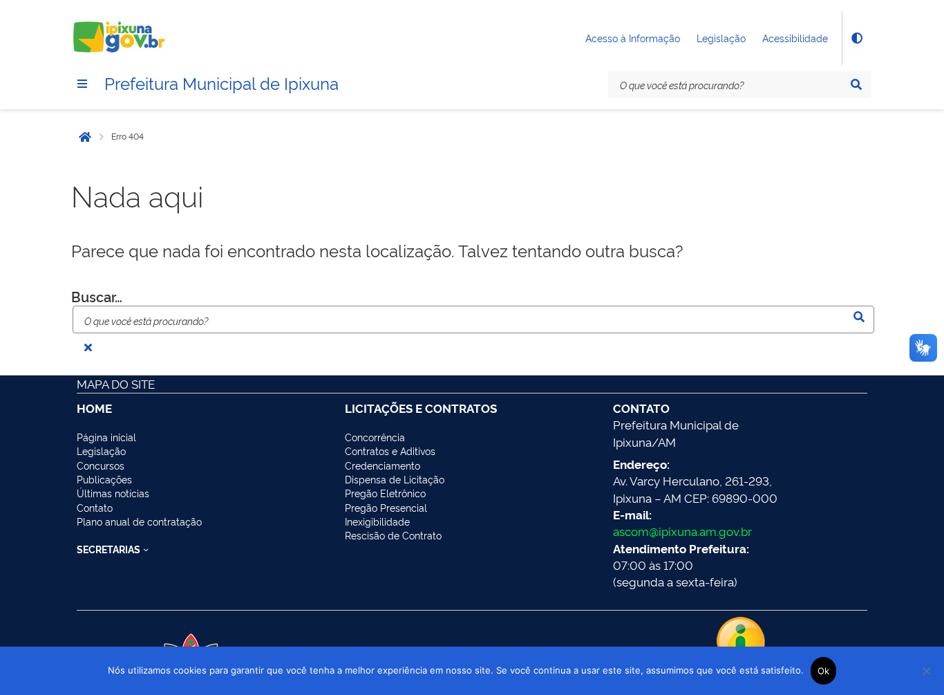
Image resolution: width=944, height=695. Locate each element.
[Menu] (82, 84)
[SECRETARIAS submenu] (146, 549)
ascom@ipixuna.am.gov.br (682, 531)
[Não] (927, 671)
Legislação (721, 37)
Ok (824, 670)
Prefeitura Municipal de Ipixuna (221, 82)
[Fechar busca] (88, 347)
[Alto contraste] (856, 38)
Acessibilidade (795, 37)
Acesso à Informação (632, 37)
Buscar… (96, 296)
